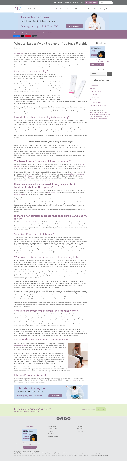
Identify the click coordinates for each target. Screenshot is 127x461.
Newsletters (94, 100)
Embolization (60, 9)
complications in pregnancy (75, 174)
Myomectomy (51, 192)
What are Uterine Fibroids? (98, 112)
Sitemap (80, 431)
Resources (70, 9)
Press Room (80, 426)
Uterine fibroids (19, 53)
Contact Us (67, 2)
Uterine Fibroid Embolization (32, 222)
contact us (75, 380)
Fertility (92, 88)
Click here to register (97, 64)
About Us (75, 2)
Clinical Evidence (81, 9)
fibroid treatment (30, 176)
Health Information (96, 91)
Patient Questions (95, 103)
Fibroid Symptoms (39, 9)
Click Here (100, 409)
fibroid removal (19, 194)
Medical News (94, 97)
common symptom (20, 345)
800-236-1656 (58, 2)
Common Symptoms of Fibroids (100, 114)
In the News (93, 94)
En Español (104, 9)
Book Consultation (91, 2)
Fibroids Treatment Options (99, 116)
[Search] (109, 74)
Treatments (51, 9)
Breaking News (94, 86)
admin (22, 48)
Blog (82, 2)
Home (18, 9)
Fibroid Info (28, 9)
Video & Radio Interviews (98, 105)
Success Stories (93, 9)
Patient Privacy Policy (53, 436)
